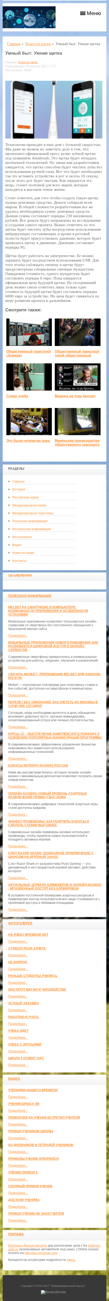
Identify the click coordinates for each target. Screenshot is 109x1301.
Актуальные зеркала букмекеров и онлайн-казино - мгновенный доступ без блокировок (54, 886)
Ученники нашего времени (33, 1090)
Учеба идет (18, 1031)
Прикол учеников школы (30, 1131)
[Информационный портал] (29, 17)
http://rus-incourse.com (41, 1253)
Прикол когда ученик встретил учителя (44, 1117)
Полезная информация (30, 521)
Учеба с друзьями (24, 1044)
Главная (18, 481)
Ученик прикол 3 (23, 1172)
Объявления (20, 575)
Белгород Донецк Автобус (27, 1245)
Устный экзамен (23, 1003)
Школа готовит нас (26, 1058)
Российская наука (25, 497)
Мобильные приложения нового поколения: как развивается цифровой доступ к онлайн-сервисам (53, 646)
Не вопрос (18, 962)
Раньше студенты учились (32, 976)
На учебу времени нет (28, 935)
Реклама (16, 1234)
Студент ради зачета (27, 948)
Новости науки (23, 553)
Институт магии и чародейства (37, 989)
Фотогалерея (22, 537)
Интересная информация (31, 529)
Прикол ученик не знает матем (36, 1213)
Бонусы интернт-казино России (38, 765)
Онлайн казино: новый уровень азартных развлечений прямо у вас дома (47, 795)
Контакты (19, 561)
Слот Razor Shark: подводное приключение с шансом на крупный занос (51, 855)
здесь (71, 1260)
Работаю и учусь (23, 1017)
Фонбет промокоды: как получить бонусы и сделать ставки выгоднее (48, 823)
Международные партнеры (32, 513)
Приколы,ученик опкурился (33, 1159)
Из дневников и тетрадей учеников (40, 1145)
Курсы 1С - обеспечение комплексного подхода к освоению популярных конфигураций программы (55, 735)
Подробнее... (18, 636)
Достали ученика (24, 1200)
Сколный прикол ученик (30, 1186)
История (18, 489)
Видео (17, 545)
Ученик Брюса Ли (23, 1104)
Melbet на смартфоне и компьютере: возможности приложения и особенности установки (48, 610)
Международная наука (29, 505)
